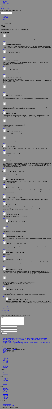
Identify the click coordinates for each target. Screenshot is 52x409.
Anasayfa (5, 1)
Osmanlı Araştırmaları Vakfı (8, 405)
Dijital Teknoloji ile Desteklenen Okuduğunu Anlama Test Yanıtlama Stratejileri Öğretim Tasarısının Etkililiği (25, 338)
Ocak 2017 (5, 359)
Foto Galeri (5, 17)
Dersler (4, 18)
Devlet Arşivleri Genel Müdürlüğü (10, 402)
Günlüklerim (5, 372)
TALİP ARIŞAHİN (10, 278)
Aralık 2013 (5, 362)
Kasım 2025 (5, 357)
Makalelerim (5, 374)
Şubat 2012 (5, 364)
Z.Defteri (5, 21)
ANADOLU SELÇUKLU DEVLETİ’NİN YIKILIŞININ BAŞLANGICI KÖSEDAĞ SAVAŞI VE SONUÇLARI (26, 342)
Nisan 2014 (5, 361)
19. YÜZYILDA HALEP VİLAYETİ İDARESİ (13, 343)
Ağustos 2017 (6, 358)
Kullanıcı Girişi (6, 3)
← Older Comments (5, 308)
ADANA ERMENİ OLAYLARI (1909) (11, 341)
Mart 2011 (5, 367)
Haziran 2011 (5, 365)
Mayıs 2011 (5, 366)
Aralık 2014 (5, 360)
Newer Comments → (5, 310)
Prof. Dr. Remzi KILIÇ (5, 8)
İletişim (4, 19)
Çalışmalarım (5, 16)
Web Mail (5, 2)
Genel (4, 371)
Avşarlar (4, 348)
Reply (4, 41)
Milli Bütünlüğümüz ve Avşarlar (9, 349)
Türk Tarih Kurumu (7, 404)
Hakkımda (5, 15)
